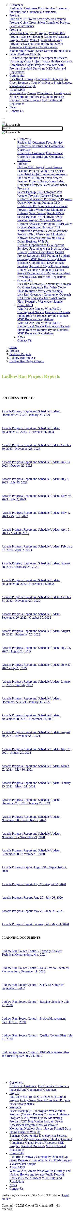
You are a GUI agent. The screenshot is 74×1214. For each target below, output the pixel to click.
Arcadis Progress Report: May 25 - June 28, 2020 (32, 911)
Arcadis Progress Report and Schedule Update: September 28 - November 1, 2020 (31, 852)
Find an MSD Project (22, 19)
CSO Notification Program (37, 43)
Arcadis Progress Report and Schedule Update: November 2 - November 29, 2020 (31, 835)
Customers (16, 4)
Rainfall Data (62, 50)
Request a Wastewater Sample (44, 291)
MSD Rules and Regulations (48, 259)
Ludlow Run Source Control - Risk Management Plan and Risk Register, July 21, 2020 (35, 1054)
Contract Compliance (41, 252)
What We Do (45, 93)
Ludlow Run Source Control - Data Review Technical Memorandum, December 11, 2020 (35, 969)
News (13, 107)
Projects (14, 15)
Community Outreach (49, 79)
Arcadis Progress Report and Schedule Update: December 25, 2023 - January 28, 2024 (31, 413)
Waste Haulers (51, 61)
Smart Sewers (45, 19)
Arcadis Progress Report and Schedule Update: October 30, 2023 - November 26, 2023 (36, 446)
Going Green (28, 22)
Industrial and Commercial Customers (32, 12)
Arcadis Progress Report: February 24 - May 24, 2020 (35, 924)
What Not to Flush (49, 82)
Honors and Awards (32, 96)
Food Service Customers (53, 8)
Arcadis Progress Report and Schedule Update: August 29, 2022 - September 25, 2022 (36, 632)
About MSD (17, 89)
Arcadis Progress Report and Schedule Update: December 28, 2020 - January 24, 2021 (31, 801)
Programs (15, 29)
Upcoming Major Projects (25, 61)
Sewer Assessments (21, 26)
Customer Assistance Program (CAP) (40, 199)
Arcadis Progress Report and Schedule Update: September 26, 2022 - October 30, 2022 (31, 615)
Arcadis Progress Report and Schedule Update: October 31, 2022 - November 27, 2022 (36, 598)
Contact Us (16, 111)
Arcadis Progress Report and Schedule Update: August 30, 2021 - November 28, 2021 (36, 734)
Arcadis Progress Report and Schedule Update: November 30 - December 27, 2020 (31, 818)
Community (16, 75)
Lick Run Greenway (22, 79)
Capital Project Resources (41, 65)
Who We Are (17, 93)
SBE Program (49, 255)
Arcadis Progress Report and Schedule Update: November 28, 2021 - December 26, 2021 (31, 717)
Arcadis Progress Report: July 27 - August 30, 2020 (34, 884)
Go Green (23, 287)
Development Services (53, 58)
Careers (31, 93)
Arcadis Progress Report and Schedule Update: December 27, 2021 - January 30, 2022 (31, 700)
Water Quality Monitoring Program (44, 200)
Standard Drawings (33, 68)
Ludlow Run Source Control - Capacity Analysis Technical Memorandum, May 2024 (32, 952)
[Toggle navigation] (3, 122)
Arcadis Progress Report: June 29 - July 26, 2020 (32, 897)
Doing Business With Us (24, 54)
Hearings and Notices (30, 312)
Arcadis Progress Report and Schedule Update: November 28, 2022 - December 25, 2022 (31, 582)
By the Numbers (30, 100)
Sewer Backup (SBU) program (28, 33)
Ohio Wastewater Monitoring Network (33, 49)
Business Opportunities (23, 58)
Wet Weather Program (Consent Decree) (37, 34)
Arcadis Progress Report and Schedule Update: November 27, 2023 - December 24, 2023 (31, 430)
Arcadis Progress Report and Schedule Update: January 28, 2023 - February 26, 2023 (36, 565)
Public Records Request (32, 315)
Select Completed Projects (53, 22)
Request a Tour (27, 82)
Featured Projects (28, 170)
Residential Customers (23, 8)
